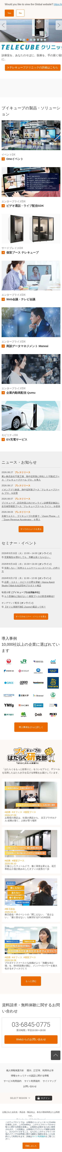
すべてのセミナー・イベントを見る (31, 616)
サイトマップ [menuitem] (49, 1081)
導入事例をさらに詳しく (31, 727)
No (20, 13)
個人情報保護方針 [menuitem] (15, 1070)
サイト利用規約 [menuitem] (32, 1081)
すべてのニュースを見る (31, 529)
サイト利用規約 (38, 1136)
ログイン (45, 1098)
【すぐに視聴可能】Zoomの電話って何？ (25, 607)
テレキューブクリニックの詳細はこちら (33, 67)
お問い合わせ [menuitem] (30, 1086)
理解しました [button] (31, 1145)
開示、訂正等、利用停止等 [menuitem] (40, 1070)
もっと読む (31, 981)
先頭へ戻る (55, 1055)
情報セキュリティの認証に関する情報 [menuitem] (30, 1075)
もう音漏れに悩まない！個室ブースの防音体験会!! (29, 596)
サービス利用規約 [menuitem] (12, 1081)
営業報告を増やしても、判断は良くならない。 (27, 557)
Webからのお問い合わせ (31, 1039)
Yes (9, 13)
